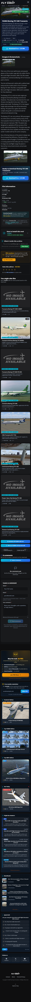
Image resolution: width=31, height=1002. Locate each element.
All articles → (16, 909)
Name (5, 586)
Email (5, 592)
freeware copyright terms (12, 222)
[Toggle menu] (28, 2)
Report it (10, 223)
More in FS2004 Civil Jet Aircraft (16, 545)
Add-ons (3, 5)
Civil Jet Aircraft (25, 5)
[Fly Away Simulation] (13, 2)
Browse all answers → (16, 870)
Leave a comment (16, 560)
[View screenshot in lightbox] (27, 16)
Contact (8, 977)
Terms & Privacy (21, 977)
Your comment (7, 602)
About (13, 977)
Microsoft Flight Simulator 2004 (13, 5)
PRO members (7, 216)
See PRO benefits (8, 259)
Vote (5, 949)
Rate (14, 38)
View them (25, 246)
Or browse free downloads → (15, 678)
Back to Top (15, 986)
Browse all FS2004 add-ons (16, 541)
